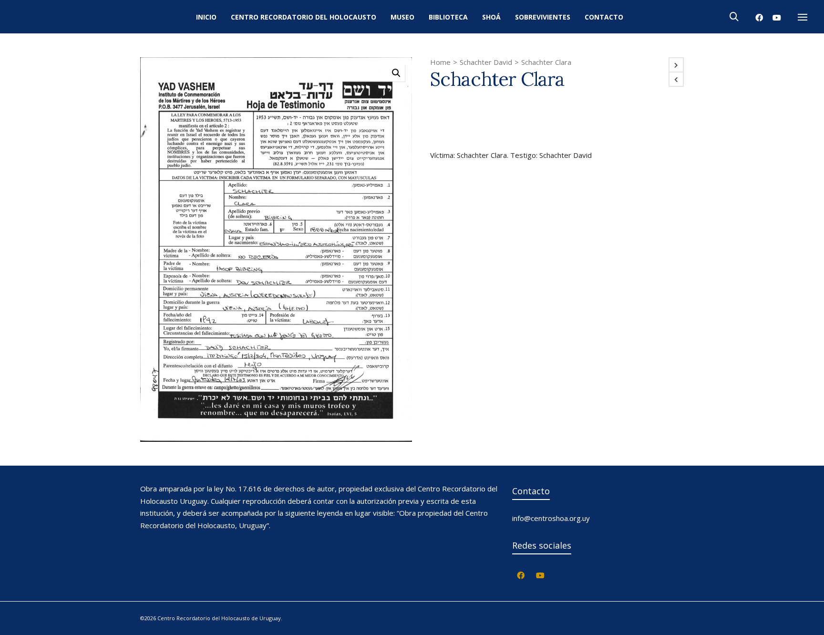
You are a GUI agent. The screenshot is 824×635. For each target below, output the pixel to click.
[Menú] (802, 17)
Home (440, 62)
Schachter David (486, 62)
